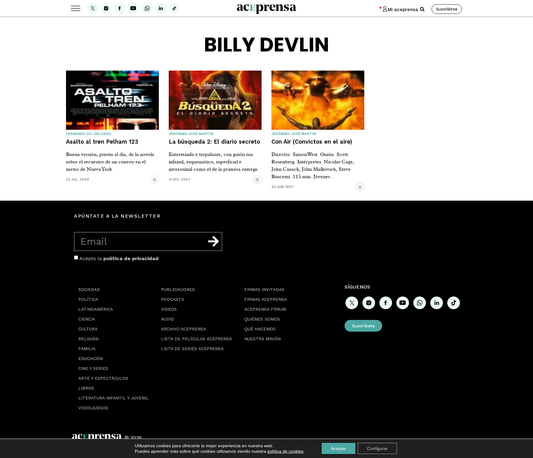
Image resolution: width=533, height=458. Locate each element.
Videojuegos (93, 407)
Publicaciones (178, 289)
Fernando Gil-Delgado (88, 134)
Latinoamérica (95, 309)
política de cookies (285, 451)
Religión (88, 338)
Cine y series (93, 368)
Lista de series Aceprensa (192, 348)
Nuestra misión (262, 338)
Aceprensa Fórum (265, 309)
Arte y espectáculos (103, 378)
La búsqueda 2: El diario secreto (214, 141)
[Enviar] (213, 241)
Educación (90, 358)
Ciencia (86, 319)
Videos (169, 309)
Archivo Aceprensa (183, 328)
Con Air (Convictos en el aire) (311, 141)
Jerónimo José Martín (191, 134)
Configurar (377, 448)
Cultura (87, 328)
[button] (422, 9)
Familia (86, 348)
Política (88, 299)
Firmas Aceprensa (265, 299)
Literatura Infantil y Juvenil (113, 397)
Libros (86, 388)
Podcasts (172, 299)
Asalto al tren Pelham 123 (102, 141)
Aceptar (338, 448)
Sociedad (89, 289)
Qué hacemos (260, 328)
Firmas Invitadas (264, 289)
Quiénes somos (262, 319)
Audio (167, 319)
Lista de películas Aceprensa (196, 338)
